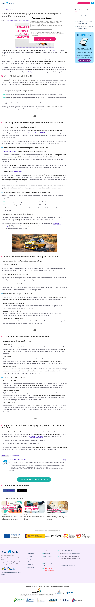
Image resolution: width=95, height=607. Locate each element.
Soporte (66, 3)
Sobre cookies (48, 556)
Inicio (37, 3)
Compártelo (10, 490)
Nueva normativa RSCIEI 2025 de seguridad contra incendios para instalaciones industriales (11, 518)
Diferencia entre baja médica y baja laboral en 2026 (85, 22)
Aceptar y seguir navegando (45, 39)
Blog (61, 3)
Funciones (50, 3)
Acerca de (5, 455)
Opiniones (31, 562)
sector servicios (50, 109)
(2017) (33, 133)
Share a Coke (16, 172)
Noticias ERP (9, 9)
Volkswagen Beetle (9, 151)
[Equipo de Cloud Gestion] (5, 462)
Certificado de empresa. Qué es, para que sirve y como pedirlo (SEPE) (34, 518)
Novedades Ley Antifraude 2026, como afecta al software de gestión (57, 518)
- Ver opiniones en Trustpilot (68, 565)
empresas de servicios (36, 436)
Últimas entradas (14, 455)
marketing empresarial (33, 72)
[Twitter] (66, 459)
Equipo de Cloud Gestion (24, 20)
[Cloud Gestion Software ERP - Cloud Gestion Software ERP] (7, 3)
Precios (56, 3)
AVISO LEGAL (56, 32)
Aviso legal (47, 553)
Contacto (73, 3)
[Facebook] (64, 459)
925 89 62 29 (68, 551)
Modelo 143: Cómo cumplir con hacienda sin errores (85, 27)
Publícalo (23, 490)
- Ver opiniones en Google (67, 562)
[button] (92, 3)
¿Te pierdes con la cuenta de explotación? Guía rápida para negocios (84, 15)
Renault (55, 50)
